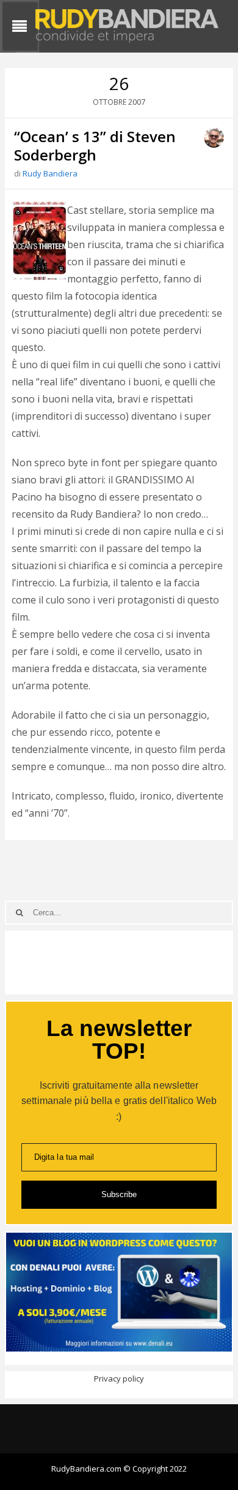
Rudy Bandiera (50, 173)
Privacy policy (119, 1378)
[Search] (19, 912)
